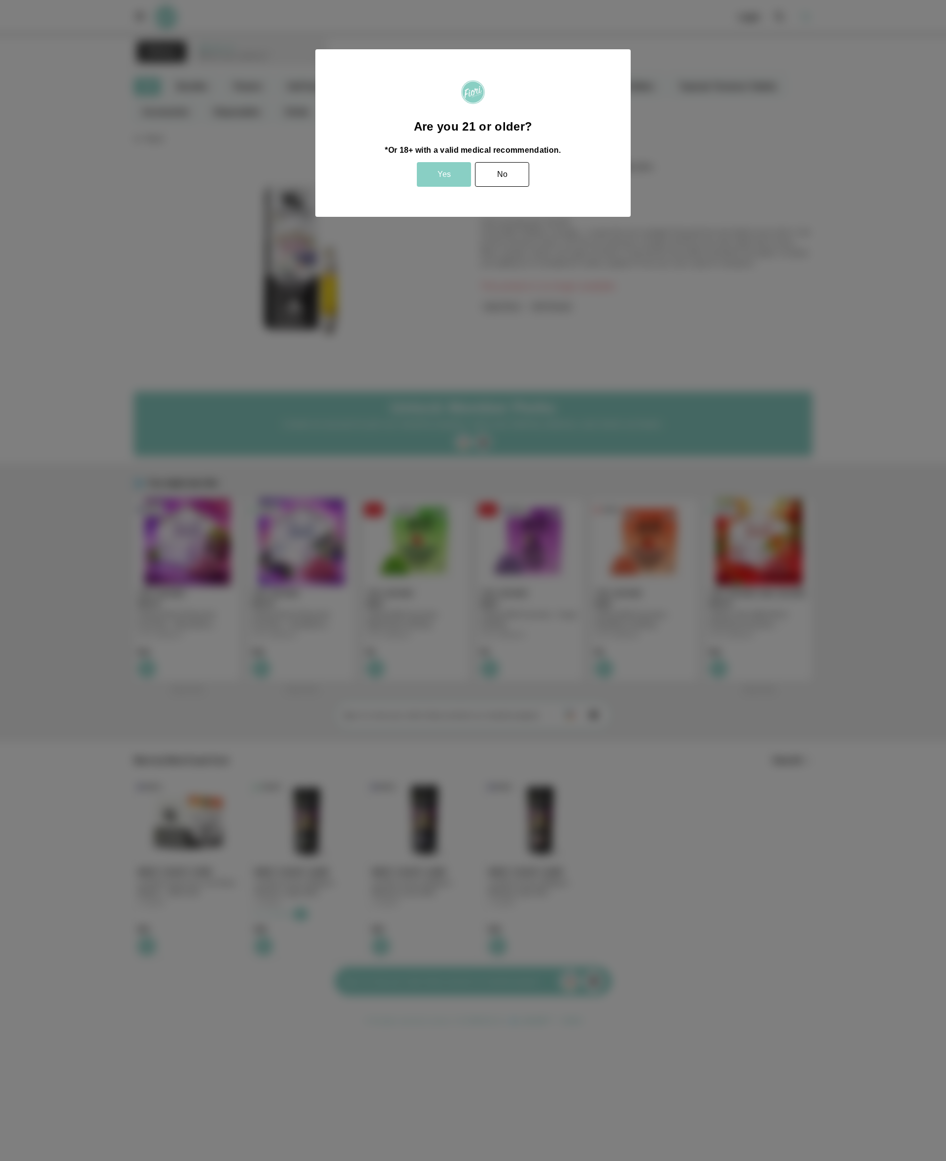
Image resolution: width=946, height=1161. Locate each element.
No (502, 174)
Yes (444, 174)
